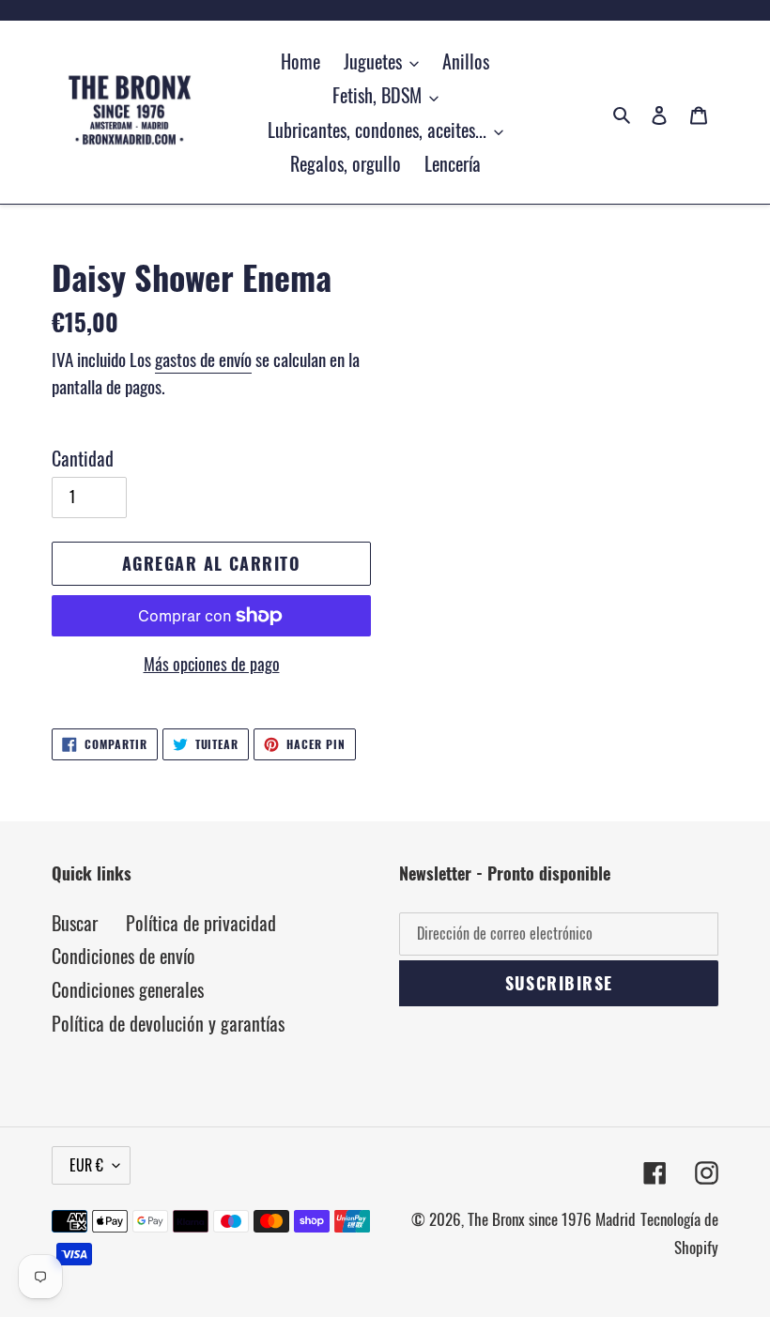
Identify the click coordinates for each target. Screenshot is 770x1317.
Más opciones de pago (212, 663)
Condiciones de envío (123, 956)
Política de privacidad (201, 923)
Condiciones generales (128, 989)
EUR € (86, 1165)
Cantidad (83, 458)
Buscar (75, 923)
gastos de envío (203, 358)
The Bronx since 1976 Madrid (552, 1219)
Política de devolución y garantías (168, 1023)
